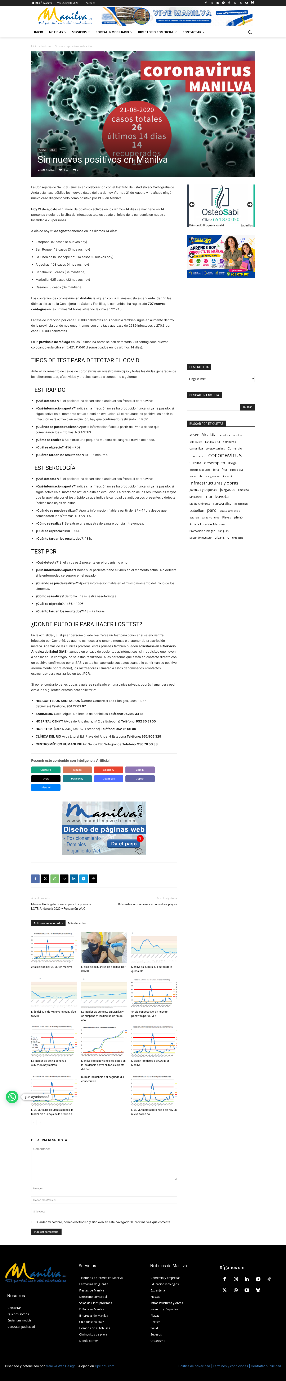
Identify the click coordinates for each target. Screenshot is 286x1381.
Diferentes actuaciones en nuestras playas (147, 904)
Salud (52, 149)
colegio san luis (215, 448)
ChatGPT (45, 769)
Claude (77, 769)
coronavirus (225, 455)
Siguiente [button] (249, 205)
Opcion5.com (104, 1366)
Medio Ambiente (199, 503)
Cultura (195, 463)
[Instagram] (211, 3)
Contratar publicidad (266, 1366)
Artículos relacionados (48, 923)
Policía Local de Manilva (207, 524)
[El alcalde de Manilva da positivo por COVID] (104, 947)
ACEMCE (193, 435)
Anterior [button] (192, 205)
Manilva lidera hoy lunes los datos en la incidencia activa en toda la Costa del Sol (103, 1065)
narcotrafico (222, 503)
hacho (193, 476)
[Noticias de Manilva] (64, 16)
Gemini (140, 769)
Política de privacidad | (195, 1366)
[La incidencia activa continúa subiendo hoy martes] (54, 1041)
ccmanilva (196, 448)
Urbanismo (222, 537)
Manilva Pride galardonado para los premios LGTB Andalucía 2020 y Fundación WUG (61, 906)
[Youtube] (246, 3)
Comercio (235, 448)
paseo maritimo (210, 517)
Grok (46, 778)
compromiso (197, 456)
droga (232, 463)
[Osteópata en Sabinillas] (221, 205)
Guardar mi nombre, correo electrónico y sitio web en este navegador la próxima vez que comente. (103, 1222)
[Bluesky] (252, 3)
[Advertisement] (221, 321)
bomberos (229, 442)
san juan (223, 531)
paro (211, 510)
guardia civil (236, 469)
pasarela (194, 517)
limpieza (243, 490)
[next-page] (40, 1122)
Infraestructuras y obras (213, 483)
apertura (224, 435)
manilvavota (217, 496)
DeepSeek (109, 778)
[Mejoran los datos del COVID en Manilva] (154, 1041)
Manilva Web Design (61, 1366)
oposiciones (241, 503)
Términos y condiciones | (231, 1366)
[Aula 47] (221, 256)
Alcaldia (208, 434)
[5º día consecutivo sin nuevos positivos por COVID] (154, 992)
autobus (237, 435)
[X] (235, 3)
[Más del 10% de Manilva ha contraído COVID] (54, 992)
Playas (226, 517)
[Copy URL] (93, 878)
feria (216, 470)
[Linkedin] (217, 3)
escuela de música (199, 469)
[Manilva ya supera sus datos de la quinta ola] (154, 947)
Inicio (34, 46)
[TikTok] (229, 3)
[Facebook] (206, 3)
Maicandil (195, 497)
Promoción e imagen (202, 531)
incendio (228, 476)
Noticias (46, 46)
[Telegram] (223, 3)
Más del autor (77, 923)
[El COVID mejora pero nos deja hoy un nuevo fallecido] (154, 1090)
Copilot (140, 778)
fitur (224, 470)
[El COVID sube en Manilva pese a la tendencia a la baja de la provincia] (54, 1090)
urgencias (237, 537)
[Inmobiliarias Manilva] (176, 16)
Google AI (108, 769)
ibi (201, 476)
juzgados (227, 489)
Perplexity (77, 778)
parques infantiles (229, 510)
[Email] (64, 878)
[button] (250, 32)
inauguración (212, 476)
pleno (238, 517)
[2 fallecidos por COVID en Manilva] (54, 947)
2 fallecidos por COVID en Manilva (51, 966)
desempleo (214, 463)
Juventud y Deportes (203, 490)
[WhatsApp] (240, 3)
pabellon (196, 510)
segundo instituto (200, 537)
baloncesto (195, 441)
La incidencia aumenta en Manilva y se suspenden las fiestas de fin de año (102, 1016)
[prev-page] (33, 1122)
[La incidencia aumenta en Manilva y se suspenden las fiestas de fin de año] (104, 992)
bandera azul (212, 441)
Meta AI (45, 787)
